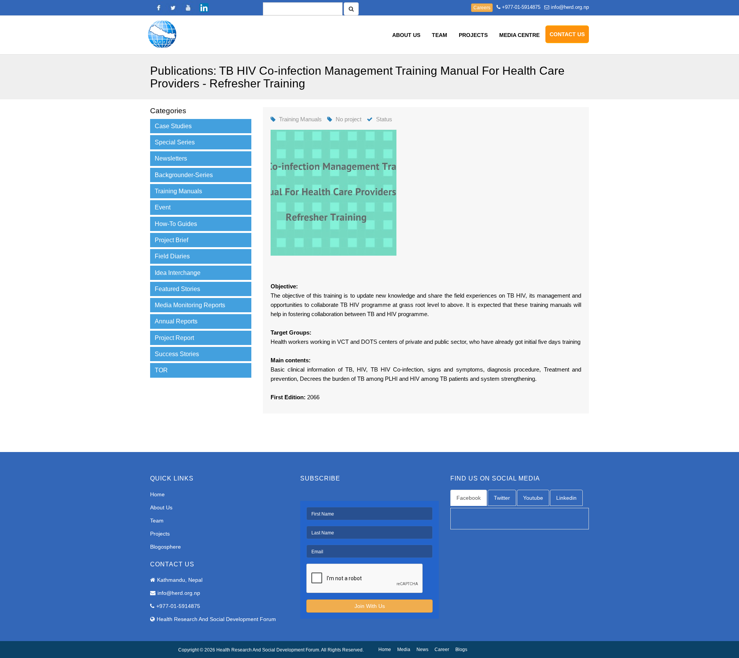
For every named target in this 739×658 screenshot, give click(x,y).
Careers (481, 7)
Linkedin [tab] (566, 498)
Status (384, 119)
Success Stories (177, 354)
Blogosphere (165, 547)
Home (157, 494)
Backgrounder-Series (184, 175)
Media (403, 649)
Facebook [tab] (468, 498)
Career (442, 649)
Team (439, 35)
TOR (161, 370)
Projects (473, 35)
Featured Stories (177, 289)
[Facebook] (158, 7)
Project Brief (171, 240)
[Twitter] (173, 7)
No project (348, 119)
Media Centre (519, 35)
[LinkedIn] (204, 7)
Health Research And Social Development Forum (216, 619)
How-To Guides (176, 224)
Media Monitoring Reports (190, 305)
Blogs (461, 649)
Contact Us (567, 34)
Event (163, 207)
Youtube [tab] (533, 498)
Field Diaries (172, 256)
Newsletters (171, 158)
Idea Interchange (178, 273)
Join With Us (369, 606)
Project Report (174, 338)
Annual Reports (176, 321)
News (422, 649)
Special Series (175, 142)
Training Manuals (178, 191)
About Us (406, 35)
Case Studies (173, 126)
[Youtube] (188, 7)
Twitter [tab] (502, 498)
